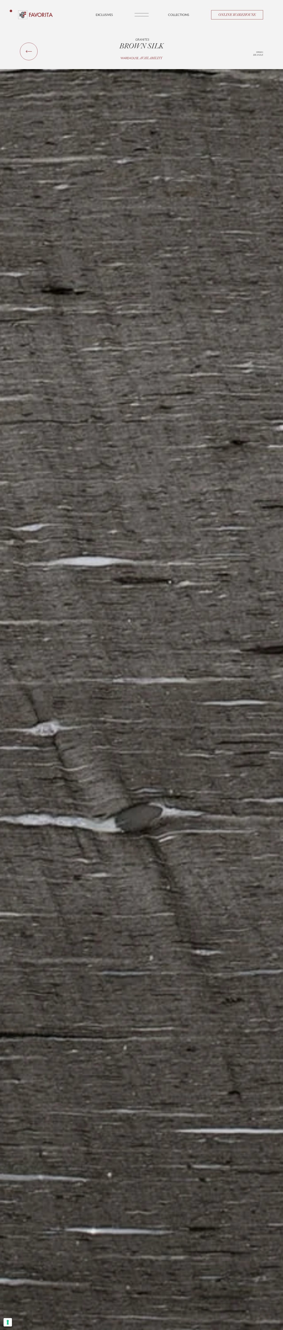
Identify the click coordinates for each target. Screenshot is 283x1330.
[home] (35, 14)
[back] (29, 51)
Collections (178, 15)
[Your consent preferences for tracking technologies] (8, 1322)
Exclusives (104, 15)
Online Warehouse (237, 15)
